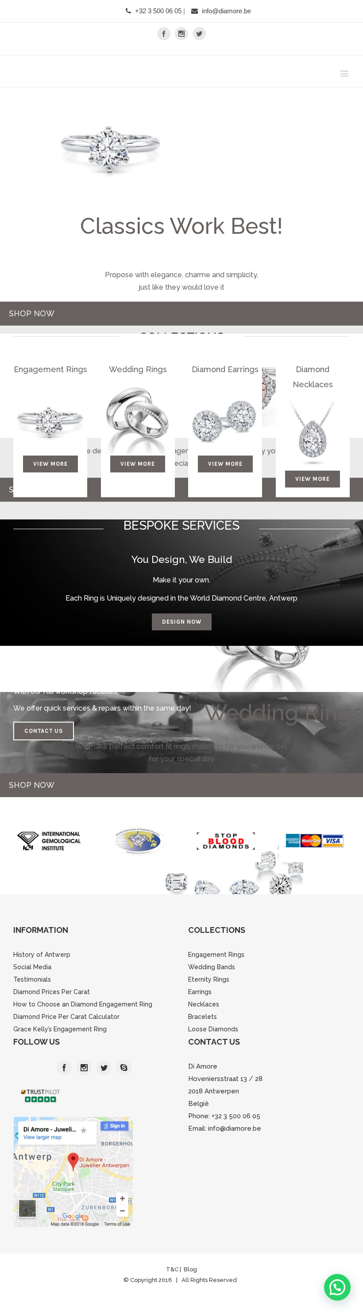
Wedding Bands (211, 967)
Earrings (200, 991)
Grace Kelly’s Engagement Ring (60, 1029)
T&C (173, 1269)
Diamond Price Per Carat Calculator (66, 1016)
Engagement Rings (216, 954)
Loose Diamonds (213, 1029)
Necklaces (203, 1004)
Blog (190, 1269)
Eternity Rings (208, 979)
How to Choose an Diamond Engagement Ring (82, 1004)
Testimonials (32, 979)
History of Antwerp (41, 954)
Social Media (32, 967)
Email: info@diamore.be (224, 1128)
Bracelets (202, 1016)
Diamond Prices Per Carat (51, 991)
